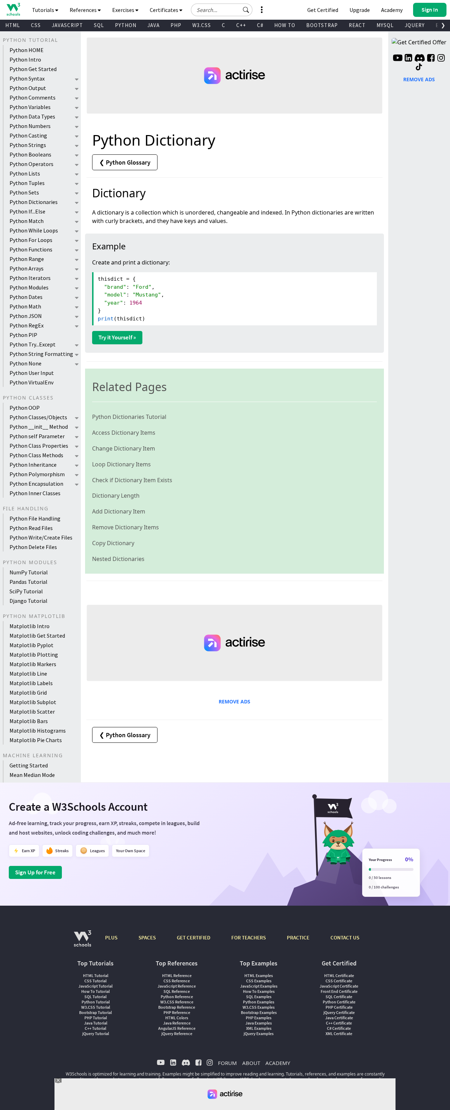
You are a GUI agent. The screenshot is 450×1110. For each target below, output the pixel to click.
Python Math (25, 306)
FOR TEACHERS (248, 937)
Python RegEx (26, 325)
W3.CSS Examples (259, 1007)
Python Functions (30, 249)
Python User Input (31, 372)
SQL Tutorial (95, 996)
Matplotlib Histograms (37, 730)
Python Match (26, 220)
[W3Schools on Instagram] (441, 59)
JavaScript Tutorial (95, 986)
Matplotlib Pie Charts (35, 740)
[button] (246, 10)
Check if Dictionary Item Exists (132, 480)
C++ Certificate (339, 1023)
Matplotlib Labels (31, 683)
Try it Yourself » (117, 337)
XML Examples (258, 1028)
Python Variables (30, 106)
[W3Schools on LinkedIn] (408, 59)
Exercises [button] (123, 9)
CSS (36, 25)
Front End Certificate (339, 991)
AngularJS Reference (176, 1028)
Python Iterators (30, 277)
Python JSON (25, 315)
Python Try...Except (32, 344)
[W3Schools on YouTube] (398, 59)
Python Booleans (30, 154)
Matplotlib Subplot (32, 702)
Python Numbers (30, 125)
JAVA (153, 25)
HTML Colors (176, 1017)
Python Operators (31, 163)
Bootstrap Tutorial (95, 1012)
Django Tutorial (28, 600)
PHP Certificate (339, 1007)
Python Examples (258, 1001)
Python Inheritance (33, 464)
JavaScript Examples (258, 986)
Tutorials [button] (43, 9)
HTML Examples (258, 975)
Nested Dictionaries (118, 559)
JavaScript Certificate (339, 986)
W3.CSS (201, 25)
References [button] (84, 9)
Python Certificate (339, 1001)
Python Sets (24, 192)
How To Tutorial (95, 991)
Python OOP (24, 407)
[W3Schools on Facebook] (430, 59)
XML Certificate (339, 1033)
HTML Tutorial (95, 975)
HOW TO (284, 25)
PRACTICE (298, 937)
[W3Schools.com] (82, 942)
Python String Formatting (41, 353)
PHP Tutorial (95, 1017)
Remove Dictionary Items (125, 527)
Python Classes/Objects (38, 417)
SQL (99, 25)
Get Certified (322, 9)
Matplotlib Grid (28, 692)
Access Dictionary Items (123, 432)
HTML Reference (177, 975)
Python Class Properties (38, 445)
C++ (241, 25)
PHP (176, 25)
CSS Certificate (339, 980)
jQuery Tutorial (95, 1033)
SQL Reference (176, 991)
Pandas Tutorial (28, 581)
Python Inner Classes (34, 493)
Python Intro (25, 59)
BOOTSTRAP (322, 25)
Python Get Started (33, 68)
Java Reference (177, 1023)
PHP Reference (176, 1012)
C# (260, 25)
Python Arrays (26, 268)
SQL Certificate (339, 996)
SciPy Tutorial (26, 591)
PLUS (111, 937)
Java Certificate (339, 1017)
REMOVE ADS (234, 701)
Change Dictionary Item (123, 448)
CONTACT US (344, 937)
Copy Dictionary (113, 543)
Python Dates (26, 296)
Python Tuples (27, 182)
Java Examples (258, 1023)
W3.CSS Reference (176, 1001)
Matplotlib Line (28, 673)
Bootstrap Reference (176, 1007)
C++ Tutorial (95, 1028)
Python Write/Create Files (40, 537)
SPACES (147, 937)
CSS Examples (258, 980)
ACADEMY (277, 1062)
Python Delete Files (33, 546)
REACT (357, 25)
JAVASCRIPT (67, 25)
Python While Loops (33, 230)
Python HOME (26, 49)
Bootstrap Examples (259, 1012)
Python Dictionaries (33, 201)
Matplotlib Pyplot (31, 645)
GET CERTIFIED (193, 937)
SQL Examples (258, 996)
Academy (392, 9)
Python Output (27, 87)
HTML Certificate (339, 975)
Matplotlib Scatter (32, 711)
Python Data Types (32, 116)
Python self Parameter (37, 436)
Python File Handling (34, 518)
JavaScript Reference (177, 986)
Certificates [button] (164, 9)
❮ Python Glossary (124, 162)
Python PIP (23, 334)
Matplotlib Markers (32, 664)
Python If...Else (27, 211)
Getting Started (28, 765)
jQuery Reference (176, 1033)
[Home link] (13, 9)
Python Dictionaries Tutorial (129, 417)
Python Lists (24, 173)
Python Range (26, 258)
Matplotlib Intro (29, 626)
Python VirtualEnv (31, 382)
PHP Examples (258, 1017)
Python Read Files (31, 527)
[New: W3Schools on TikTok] (419, 67)
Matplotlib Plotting (33, 654)
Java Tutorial (95, 1023)
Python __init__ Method (38, 426)
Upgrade (359, 9)
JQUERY (415, 25)
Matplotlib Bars (28, 721)
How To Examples (259, 991)
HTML (12, 25)
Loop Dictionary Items (121, 464)
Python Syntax (27, 78)
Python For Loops (30, 239)
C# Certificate (339, 1028)
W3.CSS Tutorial (95, 1007)
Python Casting (28, 135)
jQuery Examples (259, 1033)
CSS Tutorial (95, 980)
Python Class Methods (36, 455)
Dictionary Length (116, 495)
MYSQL (385, 25)
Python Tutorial (96, 1001)
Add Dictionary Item (118, 511)
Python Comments (32, 97)
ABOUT (251, 1062)
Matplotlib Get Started (37, 635)
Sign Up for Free (35, 872)
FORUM (227, 1062)
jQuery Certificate (339, 1012)
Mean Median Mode (32, 774)
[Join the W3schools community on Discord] (419, 59)
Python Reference (177, 996)
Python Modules (29, 287)
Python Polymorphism (37, 474)
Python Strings (27, 144)
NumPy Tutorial (28, 572)
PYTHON (125, 25)
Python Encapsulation (36, 483)
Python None (25, 363)
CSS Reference (176, 980)
